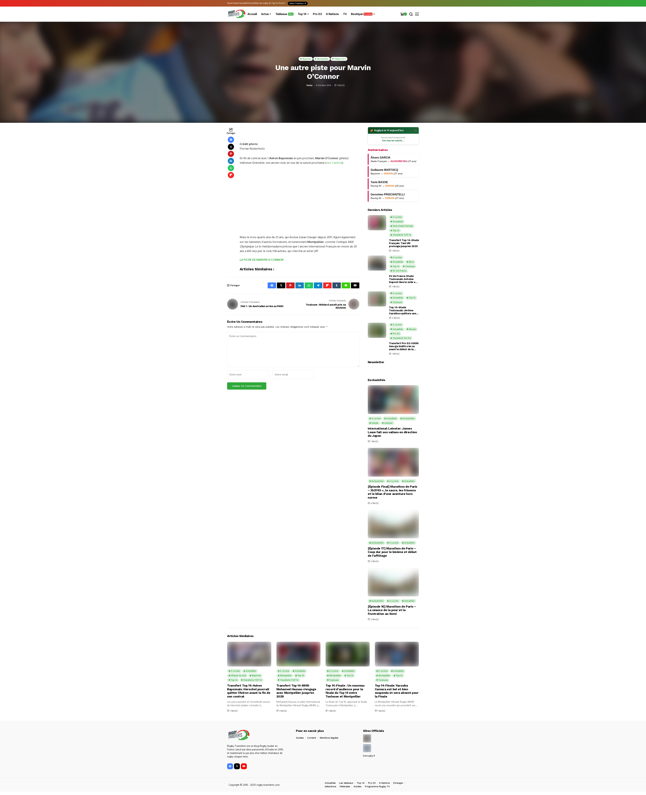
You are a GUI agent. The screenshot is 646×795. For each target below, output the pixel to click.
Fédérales (345, 786)
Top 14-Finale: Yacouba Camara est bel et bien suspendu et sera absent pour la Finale (397, 691)
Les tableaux (346, 783)
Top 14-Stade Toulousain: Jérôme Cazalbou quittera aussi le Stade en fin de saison (403, 310)
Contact (311, 737)
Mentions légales (329, 737)
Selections (330, 786)
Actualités (330, 783)
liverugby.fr (369, 755)
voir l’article (334, 162)
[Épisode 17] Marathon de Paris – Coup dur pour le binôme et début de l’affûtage (392, 552)
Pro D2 (371, 783)
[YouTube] (244, 766)
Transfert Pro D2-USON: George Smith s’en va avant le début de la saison (404, 346)
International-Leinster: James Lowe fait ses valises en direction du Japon (392, 432)
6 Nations (384, 783)
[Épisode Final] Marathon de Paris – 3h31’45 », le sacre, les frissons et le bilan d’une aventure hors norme (392, 492)
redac (309, 85)
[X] (237, 766)
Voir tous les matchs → (393, 140)
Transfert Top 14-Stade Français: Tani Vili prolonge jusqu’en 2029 (404, 243)
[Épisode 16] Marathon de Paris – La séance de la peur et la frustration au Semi (392, 610)
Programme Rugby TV (377, 786)
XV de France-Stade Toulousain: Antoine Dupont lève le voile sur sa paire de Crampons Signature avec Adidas (403, 279)
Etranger (398, 783)
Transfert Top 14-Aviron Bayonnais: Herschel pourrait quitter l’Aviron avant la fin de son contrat (248, 691)
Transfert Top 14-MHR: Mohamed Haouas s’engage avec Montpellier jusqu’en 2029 (296, 691)
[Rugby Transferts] (236, 14)
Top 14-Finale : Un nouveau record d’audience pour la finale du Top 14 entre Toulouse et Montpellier (345, 691)
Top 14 (360, 783)
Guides (299, 737)
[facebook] (230, 766)
